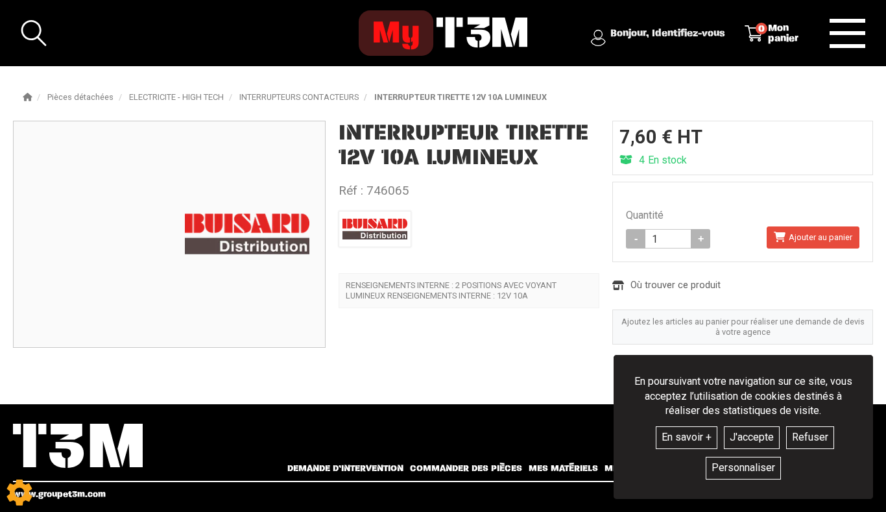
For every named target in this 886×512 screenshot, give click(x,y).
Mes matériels (563, 468)
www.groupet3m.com (59, 494)
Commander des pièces (466, 468)
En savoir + (687, 437)
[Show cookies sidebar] (19, 493)
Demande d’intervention (345, 468)
